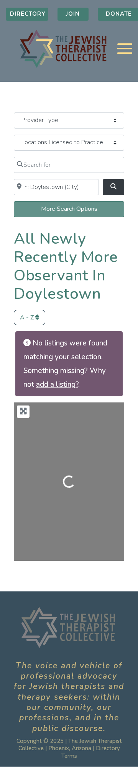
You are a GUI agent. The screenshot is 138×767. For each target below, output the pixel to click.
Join (73, 14)
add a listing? (57, 384)
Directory (28, 14)
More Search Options (69, 209)
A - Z (27, 317)
